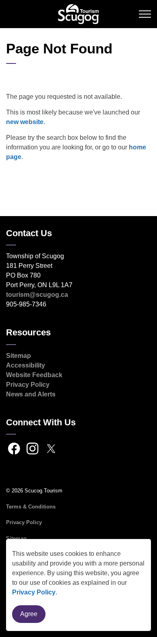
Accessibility (25, 365)
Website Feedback (34, 375)
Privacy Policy (34, 592)
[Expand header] (145, 14)
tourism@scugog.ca (37, 294)
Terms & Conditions (31, 507)
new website (24, 121)
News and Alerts (31, 394)
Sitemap (18, 355)
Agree (28, 613)
